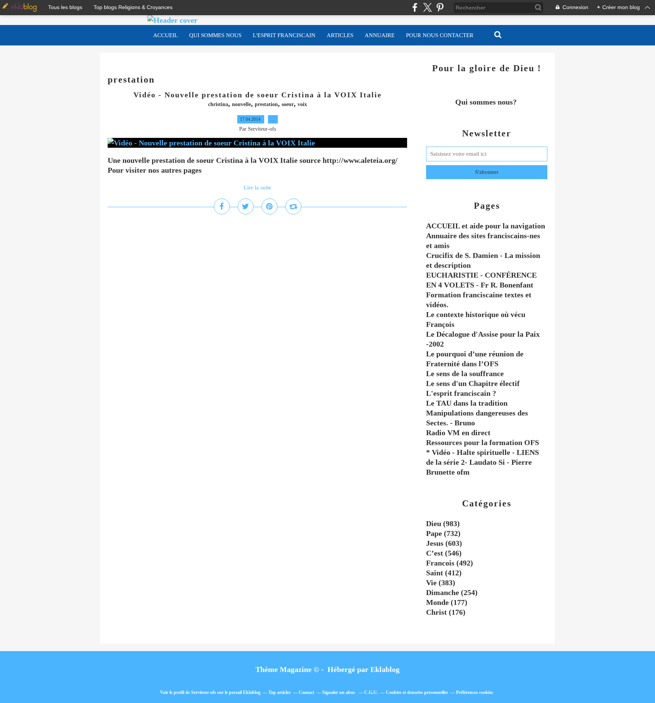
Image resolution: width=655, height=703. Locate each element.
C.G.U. (371, 692)
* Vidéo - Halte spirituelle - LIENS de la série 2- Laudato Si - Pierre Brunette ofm (482, 462)
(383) (440, 582)
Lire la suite (257, 187)
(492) (449, 563)
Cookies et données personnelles (417, 692)
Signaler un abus (339, 692)
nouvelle (241, 104)
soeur (288, 104)
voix (302, 104)
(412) (444, 573)
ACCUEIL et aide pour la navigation (485, 226)
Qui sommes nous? (487, 102)
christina (218, 104)
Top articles (279, 692)
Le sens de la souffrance (465, 373)
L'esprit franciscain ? (461, 393)
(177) (446, 602)
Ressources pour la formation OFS (482, 442)
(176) (445, 612)
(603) (444, 543)
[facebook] (415, 7)
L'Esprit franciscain (284, 35)
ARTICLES (340, 35)
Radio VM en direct (458, 432)
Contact (306, 692)
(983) (443, 523)
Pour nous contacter (439, 35)
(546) (444, 553)
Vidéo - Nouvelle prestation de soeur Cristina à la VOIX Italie (257, 95)
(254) (452, 592)
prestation (266, 104)
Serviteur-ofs (203, 692)
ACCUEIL (165, 35)
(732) (443, 533)
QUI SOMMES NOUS (215, 35)
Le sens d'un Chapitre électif (473, 383)
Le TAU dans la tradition (467, 403)
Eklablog (385, 669)
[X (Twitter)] (427, 7)
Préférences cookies (474, 692)
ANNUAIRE (380, 35)
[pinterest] (440, 7)
